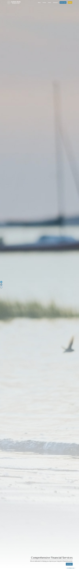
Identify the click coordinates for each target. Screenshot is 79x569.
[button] (39, 2)
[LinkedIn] (1, 282)
